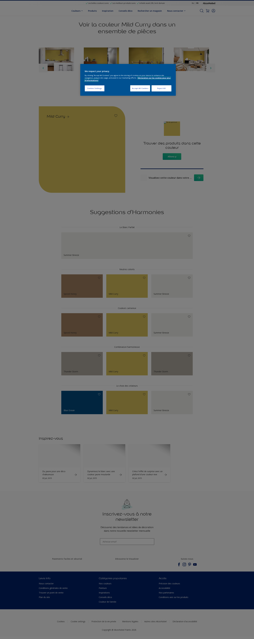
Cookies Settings (94, 88)
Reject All (161, 88)
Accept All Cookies (140, 88)
